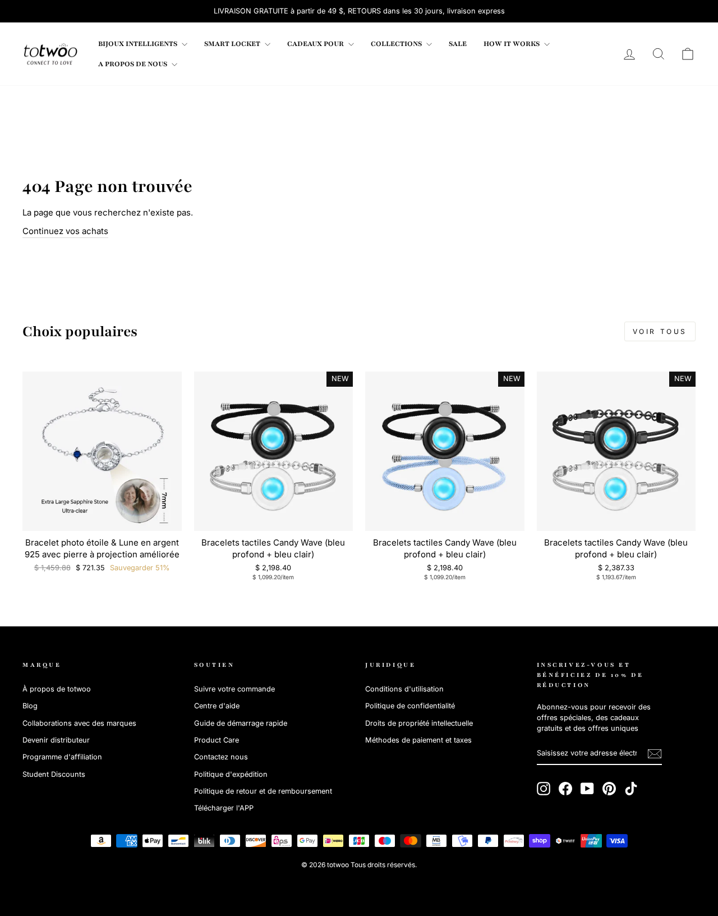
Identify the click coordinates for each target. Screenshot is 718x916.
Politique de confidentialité (410, 706)
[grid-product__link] (102, 451)
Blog (30, 706)
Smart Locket (233, 43)
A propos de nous (133, 63)
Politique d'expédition (231, 774)
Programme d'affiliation (62, 757)
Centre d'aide (217, 706)
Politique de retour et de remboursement (263, 791)
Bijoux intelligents (138, 43)
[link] (50, 54)
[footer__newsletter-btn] (654, 754)
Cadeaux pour (316, 43)
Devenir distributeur (56, 740)
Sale (458, 43)
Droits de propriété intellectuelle (419, 723)
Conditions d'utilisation (404, 689)
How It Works (512, 43)
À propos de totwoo (56, 689)
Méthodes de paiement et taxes (418, 740)
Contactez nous (221, 757)
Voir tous (660, 331)
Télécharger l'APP (224, 808)
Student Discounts (53, 774)
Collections (397, 43)
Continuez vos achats (65, 231)
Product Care (216, 740)
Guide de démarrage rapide (240, 723)
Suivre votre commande (234, 689)
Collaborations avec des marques (79, 723)
